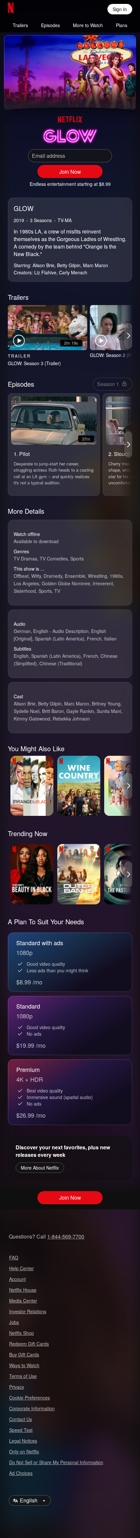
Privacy (16, 1387)
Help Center (21, 1268)
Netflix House (22, 1290)
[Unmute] (29, 96)
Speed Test (21, 1430)
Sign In (120, 9)
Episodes (50, 25)
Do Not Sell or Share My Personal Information (56, 1462)
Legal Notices (23, 1440)
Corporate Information (32, 1408)
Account (17, 1279)
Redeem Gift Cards (29, 1343)
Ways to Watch (24, 1365)
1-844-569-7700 (65, 1236)
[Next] (128, 336)
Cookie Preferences (29, 1397)
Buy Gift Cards (24, 1354)
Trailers (20, 25)
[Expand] (110, 96)
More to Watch (88, 25)
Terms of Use (23, 1376)
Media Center (23, 1300)
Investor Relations (27, 1311)
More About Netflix (40, 1167)
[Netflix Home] (32, 9)
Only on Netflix (24, 1451)
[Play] (14, 96)
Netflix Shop (21, 1333)
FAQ (13, 1257)
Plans (121, 25)
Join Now (70, 171)
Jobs (14, 1322)
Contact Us (20, 1419)
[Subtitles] (125, 96)
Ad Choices (21, 1473)
